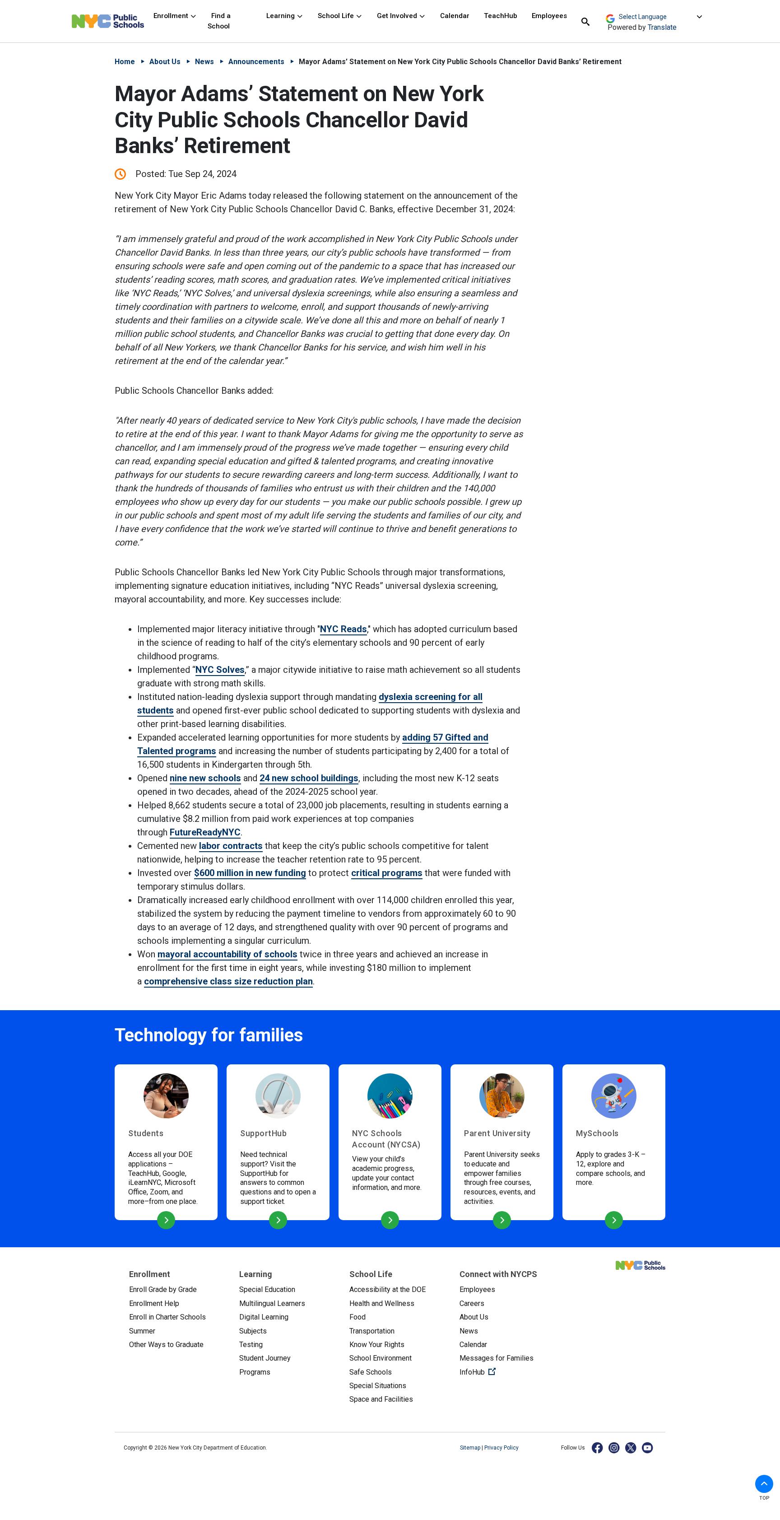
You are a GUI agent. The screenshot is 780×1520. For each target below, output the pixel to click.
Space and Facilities (381, 1399)
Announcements (256, 61)
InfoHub (507, 1371)
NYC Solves (220, 669)
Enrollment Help (154, 1303)
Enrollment (171, 16)
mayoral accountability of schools (227, 954)
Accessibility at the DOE (387, 1289)
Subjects (253, 1331)
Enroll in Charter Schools (167, 1317)
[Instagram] (614, 1447)
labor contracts (231, 845)
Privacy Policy (501, 1448)
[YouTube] (648, 1447)
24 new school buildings (309, 778)
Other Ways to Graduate (166, 1344)
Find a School (219, 21)
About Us (165, 61)
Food (357, 1317)
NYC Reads (343, 629)
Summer (142, 1331)
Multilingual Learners (272, 1303)
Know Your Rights (376, 1344)
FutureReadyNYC (205, 832)
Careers (472, 1303)
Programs (254, 1372)
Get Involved (398, 16)
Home (125, 61)
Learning (281, 16)
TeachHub (500, 16)
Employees (549, 16)
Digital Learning (263, 1317)
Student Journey (265, 1358)
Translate (662, 27)
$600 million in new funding (250, 872)
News (204, 61)
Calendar (454, 16)
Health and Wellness (381, 1303)
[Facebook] (598, 1447)
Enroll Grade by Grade (163, 1289)
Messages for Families (497, 1358)
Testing (251, 1344)
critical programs (386, 872)
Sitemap (471, 1448)
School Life (337, 16)
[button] (764, 1484)
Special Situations (377, 1385)
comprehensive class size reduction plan (228, 981)
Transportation (372, 1331)
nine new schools (205, 778)
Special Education (267, 1289)
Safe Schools (370, 1372)
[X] (631, 1447)
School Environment (380, 1358)
